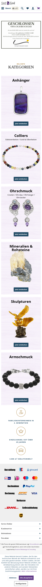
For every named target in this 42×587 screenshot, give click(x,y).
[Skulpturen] (21, 323)
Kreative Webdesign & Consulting (25, 549)
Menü (8, 8)
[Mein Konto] (33, 8)
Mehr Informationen (29, 571)
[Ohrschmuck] (21, 212)
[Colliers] (21, 157)
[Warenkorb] (38, 8)
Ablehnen (12, 578)
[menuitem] (6, 8)
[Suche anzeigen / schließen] (22, 8)
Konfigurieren (21, 584)
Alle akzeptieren (26, 578)
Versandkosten (34, 544)
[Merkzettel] (27, 8)
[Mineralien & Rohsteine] (21, 268)
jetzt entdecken (21, 124)
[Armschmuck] (21, 378)
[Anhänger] (21, 102)
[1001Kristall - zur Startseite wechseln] (8, 3)
